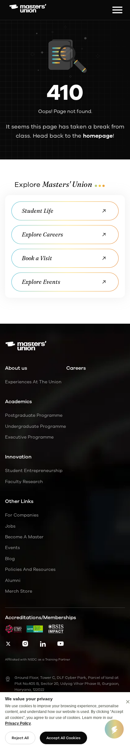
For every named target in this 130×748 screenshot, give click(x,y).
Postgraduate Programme (33, 415)
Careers (76, 368)
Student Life (37, 210)
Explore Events (41, 281)
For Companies (21, 515)
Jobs (10, 526)
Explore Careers (42, 234)
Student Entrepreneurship (33, 471)
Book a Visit (37, 258)
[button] (115, 10)
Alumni (13, 580)
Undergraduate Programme (35, 426)
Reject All (20, 737)
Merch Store (18, 591)
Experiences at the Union (33, 382)
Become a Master (24, 537)
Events (12, 548)
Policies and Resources (30, 569)
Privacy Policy (18, 723)
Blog (10, 559)
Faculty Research (24, 482)
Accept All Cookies (63, 737)
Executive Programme (29, 437)
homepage (98, 136)
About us (16, 368)
